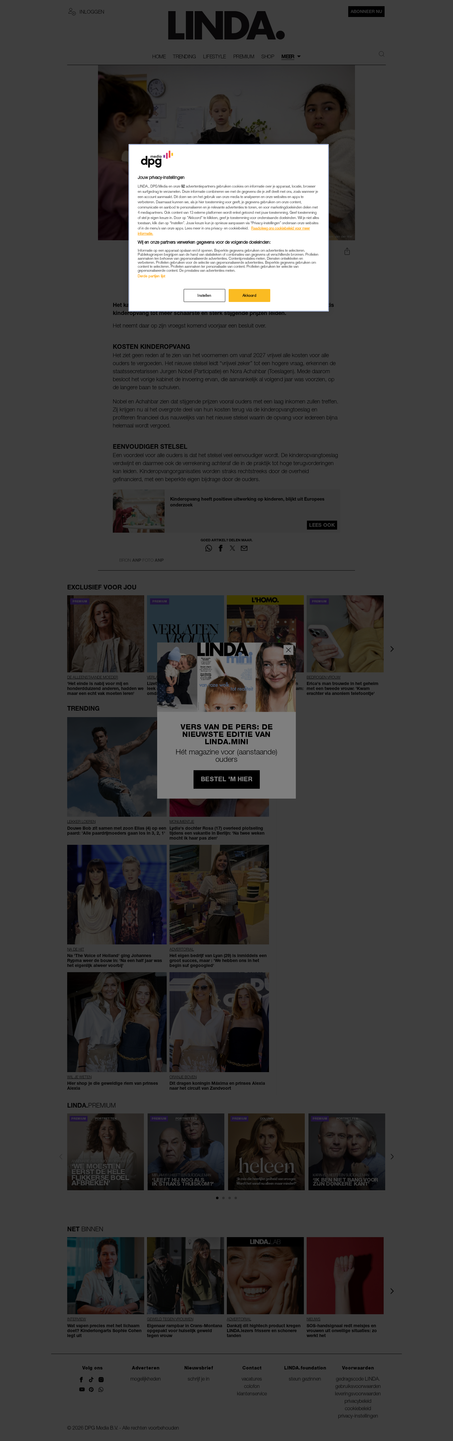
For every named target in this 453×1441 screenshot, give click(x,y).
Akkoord (250, 295)
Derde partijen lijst (151, 276)
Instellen (204, 295)
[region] (229, 228)
